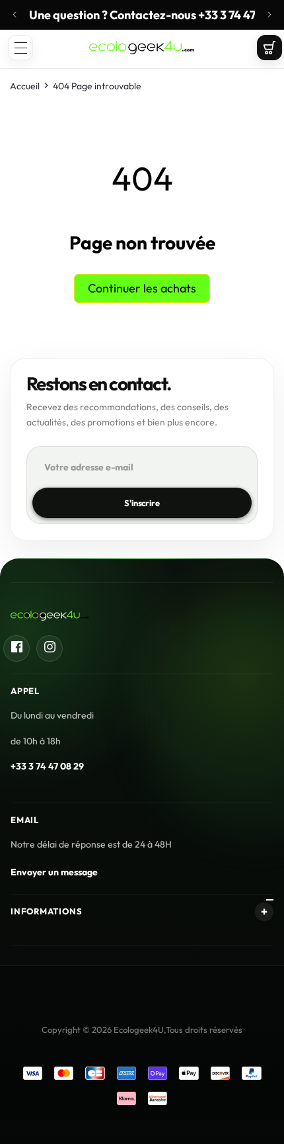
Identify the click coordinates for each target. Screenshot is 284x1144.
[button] (20, 47)
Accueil (25, 86)
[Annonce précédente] (14, 14)
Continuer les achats (142, 288)
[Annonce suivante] (269, 14)
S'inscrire (142, 503)
